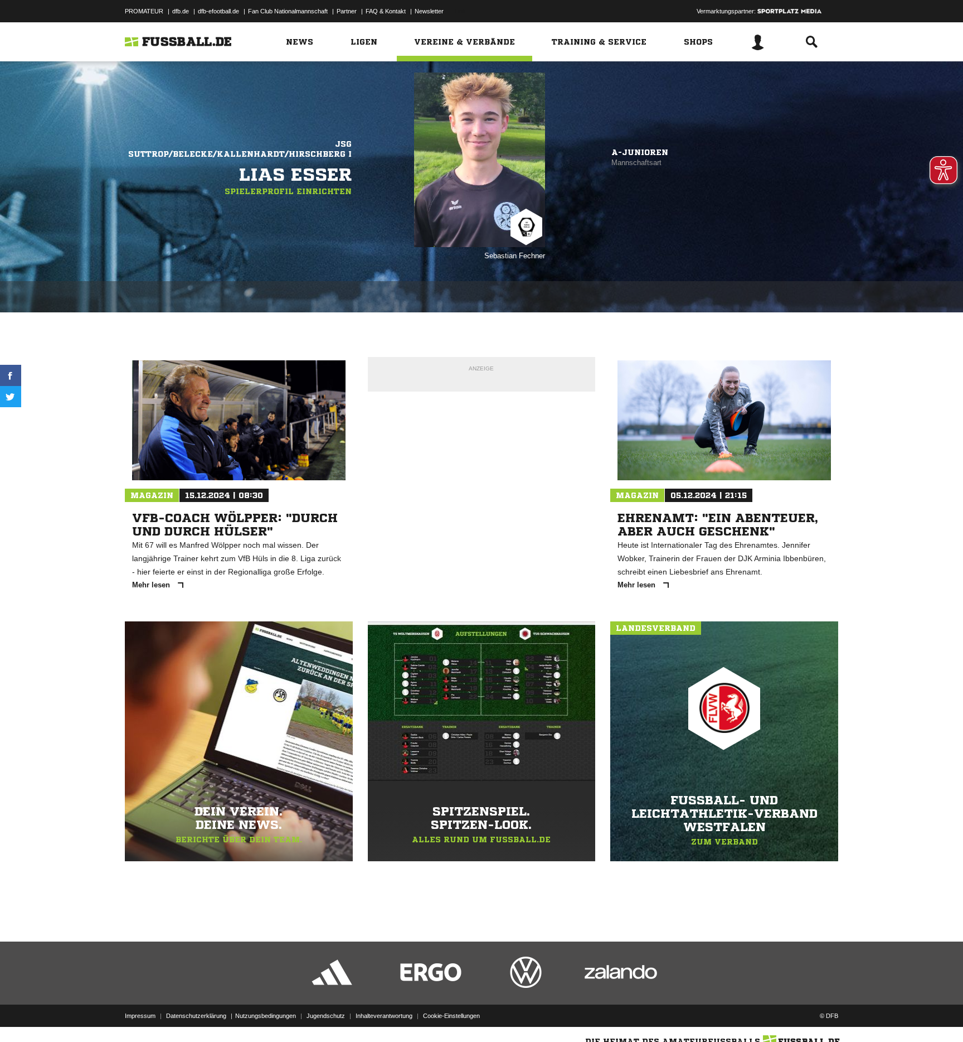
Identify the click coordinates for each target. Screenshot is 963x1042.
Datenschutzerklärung (196, 1015)
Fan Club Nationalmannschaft (288, 11)
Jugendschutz (326, 1015)
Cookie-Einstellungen (451, 1015)
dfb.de (180, 11)
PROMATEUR (144, 11)
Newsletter (429, 11)
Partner (347, 11)
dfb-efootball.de (218, 11)
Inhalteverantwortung (384, 1015)
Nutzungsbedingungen (265, 1015)
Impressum (140, 1015)
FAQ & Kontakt (386, 11)
